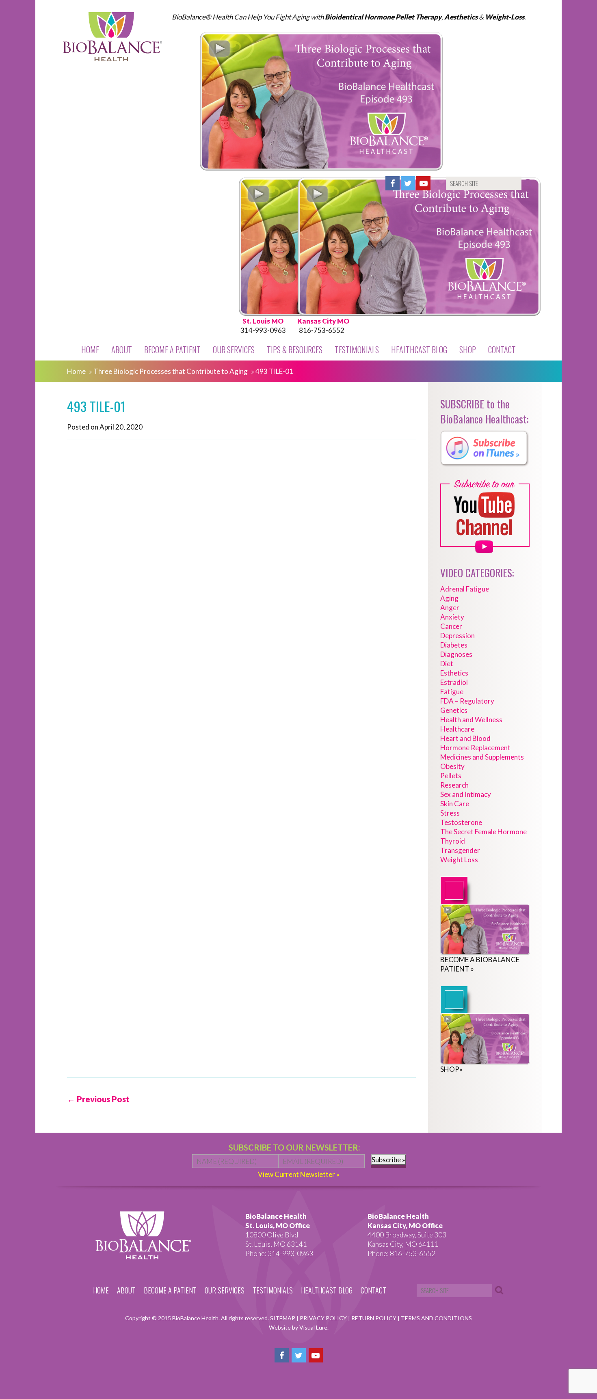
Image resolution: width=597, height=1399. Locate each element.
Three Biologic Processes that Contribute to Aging (170, 371)
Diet (446, 663)
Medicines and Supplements (482, 757)
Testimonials (357, 349)
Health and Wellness (471, 719)
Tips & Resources (294, 349)
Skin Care (454, 803)
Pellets (450, 775)
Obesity (452, 766)
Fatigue (451, 691)
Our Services (234, 349)
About (121, 349)
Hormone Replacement (475, 747)
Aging (449, 598)
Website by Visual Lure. (299, 1327)
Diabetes (453, 645)
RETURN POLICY (374, 1318)
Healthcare (457, 729)
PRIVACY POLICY (324, 1318)
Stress (450, 813)
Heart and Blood (465, 738)
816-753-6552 (321, 330)
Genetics (453, 710)
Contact (502, 349)
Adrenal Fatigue (464, 589)
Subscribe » (388, 1159)
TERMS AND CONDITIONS (436, 1318)
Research (454, 785)
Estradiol (454, 682)
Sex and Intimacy (465, 794)
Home (90, 349)
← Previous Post (98, 1099)
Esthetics (454, 673)
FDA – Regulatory (467, 701)
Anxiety (452, 617)
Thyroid (452, 841)
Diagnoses (456, 654)
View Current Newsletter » (299, 1174)
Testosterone (461, 822)
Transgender (460, 850)
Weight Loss (459, 859)
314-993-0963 (263, 330)
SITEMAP (283, 1318)
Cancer (451, 626)
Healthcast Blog (419, 349)
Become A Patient (172, 349)
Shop (467, 349)
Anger (449, 607)
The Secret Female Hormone (483, 831)
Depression (457, 635)
